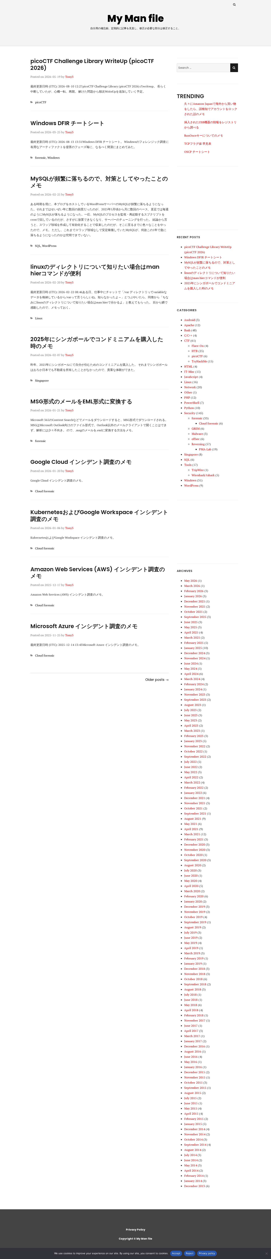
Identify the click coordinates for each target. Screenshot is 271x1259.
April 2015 (191, 1114)
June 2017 (191, 1026)
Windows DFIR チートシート (67, 123)
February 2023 (194, 736)
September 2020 (195, 860)
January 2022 (193, 793)
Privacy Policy (135, 1229)
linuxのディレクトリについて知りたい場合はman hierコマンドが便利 (94, 270)
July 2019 (190, 932)
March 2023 (192, 731)
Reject (189, 1253)
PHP (187, 397)
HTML (188, 366)
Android (189, 320)
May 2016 (190, 1062)
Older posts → (157, 679)
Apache (189, 325)
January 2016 (193, 1067)
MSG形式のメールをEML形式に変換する (81, 401)
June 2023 (191, 715)
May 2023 (190, 720)
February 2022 (194, 788)
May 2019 (190, 943)
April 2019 (191, 948)
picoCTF (40, 102)
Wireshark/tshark (203, 475)
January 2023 (193, 741)
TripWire (198, 470)
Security (189, 413)
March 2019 (192, 953)
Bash (187, 330)
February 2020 (194, 896)
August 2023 (192, 705)
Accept (176, 1253)
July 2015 (190, 1098)
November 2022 (194, 746)
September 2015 (195, 1088)
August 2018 (192, 989)
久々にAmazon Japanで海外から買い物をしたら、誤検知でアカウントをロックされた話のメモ (210, 109)
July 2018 (190, 995)
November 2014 (194, 1134)
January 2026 (193, 596)
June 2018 (191, 1000)
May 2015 (190, 1108)
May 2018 (190, 1005)
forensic (40, 158)
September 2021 (195, 813)
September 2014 (195, 1145)
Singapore (42, 380)
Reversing (198, 444)
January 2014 (193, 1181)
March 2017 (192, 1036)
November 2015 (194, 1077)
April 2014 (191, 1170)
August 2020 (192, 865)
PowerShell (191, 403)
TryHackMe (199, 361)
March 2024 (192, 679)
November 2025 (194, 606)
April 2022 (191, 777)
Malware (197, 434)
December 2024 (194, 653)
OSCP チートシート (197, 152)
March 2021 (192, 834)
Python (189, 408)
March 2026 (192, 586)
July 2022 (190, 762)
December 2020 (194, 844)
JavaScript (191, 377)
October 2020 (193, 855)
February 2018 (194, 1015)
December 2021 (194, 798)
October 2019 (193, 917)
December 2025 (194, 601)
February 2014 (194, 1176)
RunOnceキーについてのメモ (203, 135)
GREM (196, 429)
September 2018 (195, 984)
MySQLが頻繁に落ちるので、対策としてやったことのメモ (99, 182)
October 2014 (193, 1139)
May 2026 (190, 581)
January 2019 (193, 963)
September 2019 (195, 922)
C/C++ (188, 335)
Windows (53, 158)
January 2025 (193, 648)
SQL (38, 246)
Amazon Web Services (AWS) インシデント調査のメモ (97, 572)
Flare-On (198, 346)
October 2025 (193, 612)
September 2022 (195, 757)
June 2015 (191, 1103)
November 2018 (194, 974)
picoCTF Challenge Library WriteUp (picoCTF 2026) (92, 64)
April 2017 (191, 1031)
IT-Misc (189, 372)
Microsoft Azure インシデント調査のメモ (84, 626)
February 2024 (194, 684)
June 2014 (191, 1160)
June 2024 (191, 663)
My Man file (135, 18)
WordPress (49, 246)
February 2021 (194, 839)
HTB (195, 351)
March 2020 (192, 891)
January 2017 (193, 1041)
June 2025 (191, 622)
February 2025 (194, 643)
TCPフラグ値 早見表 (197, 144)
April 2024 (191, 674)
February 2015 (194, 1119)
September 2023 (195, 700)
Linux (38, 318)
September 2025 (195, 617)
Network (190, 387)
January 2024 (193, 689)
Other (188, 392)
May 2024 (190, 669)
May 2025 (190, 627)
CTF (187, 341)
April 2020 (191, 886)
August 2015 (192, 1093)
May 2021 (190, 824)
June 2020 (191, 876)
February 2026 (194, 591)
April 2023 (191, 725)
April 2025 (191, 632)
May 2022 (190, 772)
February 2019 (194, 958)
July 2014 (190, 1155)
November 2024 (194, 658)
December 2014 (194, 1129)
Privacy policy (207, 1253)
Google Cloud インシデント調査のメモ (81, 462)
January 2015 (193, 1124)
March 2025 (192, 638)
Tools (188, 465)
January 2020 (193, 901)
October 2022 (193, 751)
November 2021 (194, 803)
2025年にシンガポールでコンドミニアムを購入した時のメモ (96, 342)
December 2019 (194, 907)
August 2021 (192, 819)
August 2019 (192, 927)
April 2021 (191, 829)
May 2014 (190, 1165)
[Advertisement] (207, 195)
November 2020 (194, 850)
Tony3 (69, 77)
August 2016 (192, 1051)
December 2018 (194, 969)
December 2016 (194, 1046)
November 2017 (194, 1020)
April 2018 (191, 1010)
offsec (196, 439)
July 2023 (190, 710)
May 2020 (190, 881)
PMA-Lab (205, 449)
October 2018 (193, 979)
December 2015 (194, 1072)
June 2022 (191, 767)
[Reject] (266, 1253)
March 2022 (192, 782)
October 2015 (193, 1082)
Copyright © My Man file (135, 1239)
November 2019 (194, 912)
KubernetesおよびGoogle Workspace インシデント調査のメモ (99, 515)
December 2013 (194, 1186)
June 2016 (191, 1057)
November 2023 (194, 694)
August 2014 (192, 1150)
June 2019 (191, 938)
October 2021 (193, 808)
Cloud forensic (44, 491)
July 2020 (190, 870)
